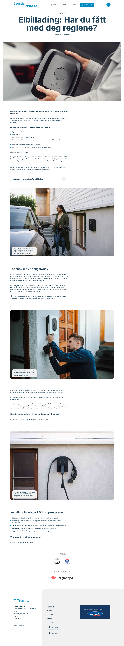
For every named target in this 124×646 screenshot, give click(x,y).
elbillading (26, 157)
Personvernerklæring (18, 625)
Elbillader (62, 13)
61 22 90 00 (17, 618)
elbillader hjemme (21, 111)
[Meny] (108, 5)
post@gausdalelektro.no (21, 613)
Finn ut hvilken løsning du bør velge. (21, 542)
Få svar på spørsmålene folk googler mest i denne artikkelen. (29, 419)
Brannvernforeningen (21, 152)
